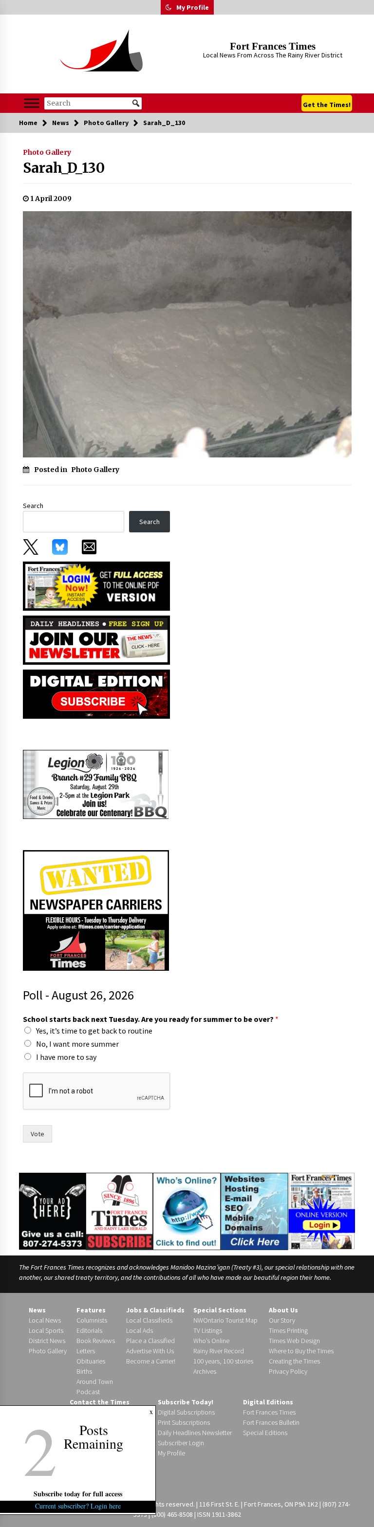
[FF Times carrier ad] (96, 909)
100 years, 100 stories (223, 1361)
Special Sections (219, 1310)
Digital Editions (268, 1402)
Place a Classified (150, 1340)
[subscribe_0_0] (96, 585)
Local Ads (139, 1330)
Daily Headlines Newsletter (195, 1432)
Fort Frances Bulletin (271, 1422)
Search (33, 505)
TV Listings (207, 1330)
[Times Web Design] (254, 1210)
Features (91, 1310)
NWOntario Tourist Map (225, 1320)
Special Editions (265, 1432)
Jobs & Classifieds (155, 1310)
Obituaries (90, 1361)
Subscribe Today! (185, 1402)
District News (47, 1340)
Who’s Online (211, 1340)
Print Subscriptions (184, 1422)
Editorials (89, 1330)
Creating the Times (294, 1361)
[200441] (96, 783)
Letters (85, 1350)
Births (84, 1371)
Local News (45, 1320)
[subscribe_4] (96, 639)
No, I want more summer (77, 1044)
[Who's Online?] (186, 1210)
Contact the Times (100, 1402)
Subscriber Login (181, 1442)
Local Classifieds (149, 1320)
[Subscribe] (119, 1211)
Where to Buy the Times (301, 1350)
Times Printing (288, 1330)
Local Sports (46, 1330)
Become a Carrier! (150, 1361)
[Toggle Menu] (31, 103)
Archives (204, 1371)
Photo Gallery (47, 152)
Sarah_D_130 (64, 168)
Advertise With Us (150, 1350)
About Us (283, 1310)
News (37, 1310)
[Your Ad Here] (52, 1211)
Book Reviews (95, 1340)
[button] (168, 7)
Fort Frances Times (273, 46)
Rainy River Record (218, 1350)
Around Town (94, 1381)
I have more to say (66, 1057)
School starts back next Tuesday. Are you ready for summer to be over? (151, 1019)
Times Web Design (294, 1340)
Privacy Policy (288, 1371)
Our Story (282, 1320)
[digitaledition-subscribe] (96, 693)
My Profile (192, 7)
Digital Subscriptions (186, 1412)
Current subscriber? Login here (78, 1505)
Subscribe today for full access (78, 1494)
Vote (37, 1133)
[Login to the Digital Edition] (321, 1210)
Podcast (88, 1391)
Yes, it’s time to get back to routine (94, 1031)
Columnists (91, 1320)
